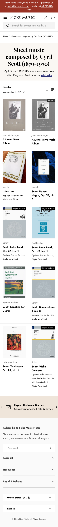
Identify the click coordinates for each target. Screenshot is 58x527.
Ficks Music (24, 519)
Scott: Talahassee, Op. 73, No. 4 (13, 368)
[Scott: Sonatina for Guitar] (14, 282)
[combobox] (29, 25)
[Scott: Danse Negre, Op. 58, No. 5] (43, 167)
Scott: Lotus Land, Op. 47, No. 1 (13, 249)
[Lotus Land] (14, 167)
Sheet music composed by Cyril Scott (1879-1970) (32, 36)
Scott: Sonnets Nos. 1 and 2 (43, 309)
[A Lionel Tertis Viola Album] (43, 115)
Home (5, 36)
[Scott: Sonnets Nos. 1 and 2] (43, 282)
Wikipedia (46, 75)
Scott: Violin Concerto (39, 368)
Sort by (7, 87)
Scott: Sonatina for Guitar (14, 309)
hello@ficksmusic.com (18, 6)
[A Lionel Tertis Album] (14, 115)
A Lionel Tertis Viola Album (43, 141)
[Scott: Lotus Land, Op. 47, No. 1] (14, 223)
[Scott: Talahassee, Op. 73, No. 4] (14, 342)
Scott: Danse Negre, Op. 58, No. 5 (43, 195)
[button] (52, 17)
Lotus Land (9, 191)
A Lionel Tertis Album (11, 141)
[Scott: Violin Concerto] (43, 342)
